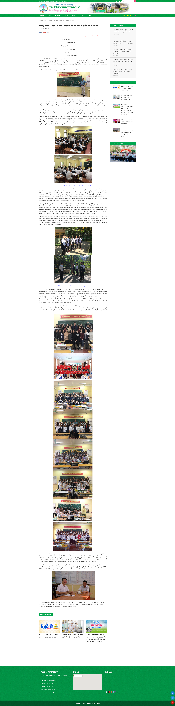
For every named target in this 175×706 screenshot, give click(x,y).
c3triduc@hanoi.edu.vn (49, 689)
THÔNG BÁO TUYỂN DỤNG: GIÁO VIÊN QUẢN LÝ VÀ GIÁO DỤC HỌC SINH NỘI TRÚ (123, 61)
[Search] (135, 1)
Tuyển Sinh (57, 15)
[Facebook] (116, 1)
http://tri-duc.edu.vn (51, 692)
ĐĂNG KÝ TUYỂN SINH (128, 15)
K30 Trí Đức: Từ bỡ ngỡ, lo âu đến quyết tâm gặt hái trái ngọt (126, 121)
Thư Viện (82, 15)
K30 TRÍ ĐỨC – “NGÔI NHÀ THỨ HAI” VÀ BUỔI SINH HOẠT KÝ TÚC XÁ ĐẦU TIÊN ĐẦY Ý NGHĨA (127, 132)
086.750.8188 (49, 683)
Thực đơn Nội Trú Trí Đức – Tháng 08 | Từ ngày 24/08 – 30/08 (127, 88)
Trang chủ (41, 15)
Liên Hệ (89, 15)
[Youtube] (119, 1)
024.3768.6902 (51, 680)
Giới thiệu (49, 15)
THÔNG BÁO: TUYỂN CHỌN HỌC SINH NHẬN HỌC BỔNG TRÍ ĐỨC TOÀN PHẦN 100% (122, 71)
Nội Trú (73, 15)
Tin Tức (66, 15)
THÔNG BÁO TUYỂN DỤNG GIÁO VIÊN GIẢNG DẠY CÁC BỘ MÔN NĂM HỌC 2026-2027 (122, 51)
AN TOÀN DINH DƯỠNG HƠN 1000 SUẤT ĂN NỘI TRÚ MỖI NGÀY (127, 97)
